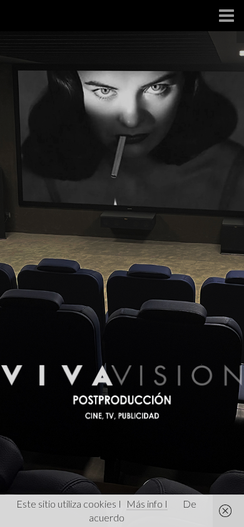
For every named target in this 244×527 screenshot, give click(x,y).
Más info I (147, 504)
